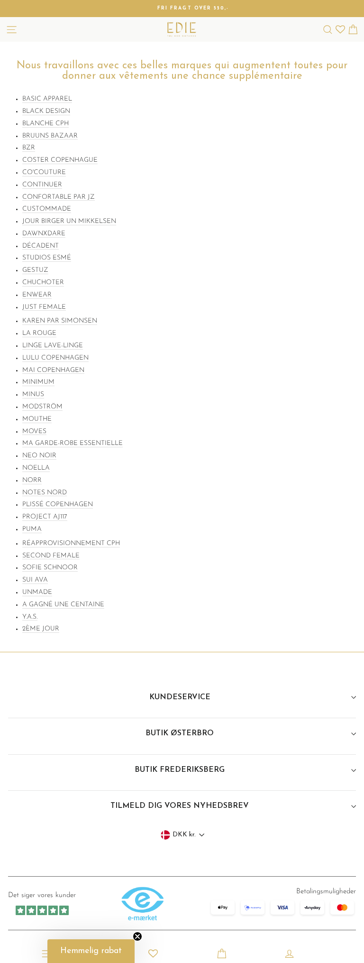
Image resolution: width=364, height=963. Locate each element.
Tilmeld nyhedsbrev (182, 930)
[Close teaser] (137, 936)
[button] (91, 951)
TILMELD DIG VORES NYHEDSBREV (179, 806)
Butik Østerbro (180, 733)
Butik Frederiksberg (180, 770)
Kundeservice (179, 697)
